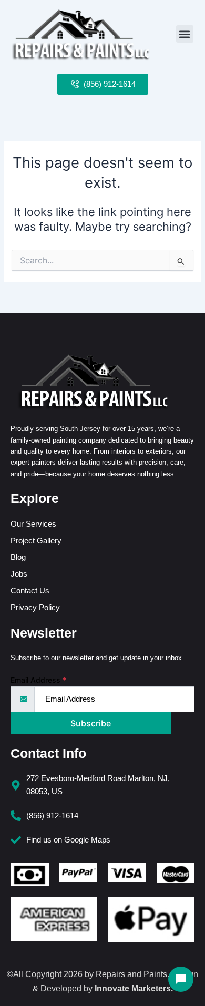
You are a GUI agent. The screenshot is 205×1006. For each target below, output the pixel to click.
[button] (184, 34)
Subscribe (90, 723)
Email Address (38, 679)
